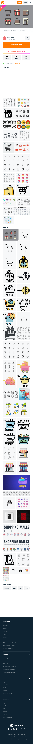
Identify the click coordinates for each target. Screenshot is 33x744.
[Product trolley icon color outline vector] (9, 617)
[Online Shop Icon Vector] (22, 112)
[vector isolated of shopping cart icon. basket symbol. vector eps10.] (20, 168)
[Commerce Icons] (8, 287)
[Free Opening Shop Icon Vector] (9, 269)
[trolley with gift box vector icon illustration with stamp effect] (23, 471)
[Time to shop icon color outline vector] (9, 357)
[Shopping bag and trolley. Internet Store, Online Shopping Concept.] (9, 548)
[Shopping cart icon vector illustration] (10, 247)
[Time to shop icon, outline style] (9, 372)
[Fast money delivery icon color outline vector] (9, 414)
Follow (27, 39)
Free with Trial (16, 45)
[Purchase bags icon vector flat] (9, 234)
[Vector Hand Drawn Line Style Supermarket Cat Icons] (9, 135)
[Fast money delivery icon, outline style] (9, 386)
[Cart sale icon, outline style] (9, 632)
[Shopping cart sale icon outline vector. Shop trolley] (9, 442)
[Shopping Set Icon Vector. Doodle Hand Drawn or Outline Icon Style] (9, 486)
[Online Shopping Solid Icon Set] (22, 268)
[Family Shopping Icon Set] (10, 124)
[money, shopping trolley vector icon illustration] (9, 471)
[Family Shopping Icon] (10, 180)
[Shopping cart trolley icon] (9, 534)
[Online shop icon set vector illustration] (16, 196)
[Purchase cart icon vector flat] (9, 562)
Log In (25, 2)
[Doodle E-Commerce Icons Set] (8, 168)
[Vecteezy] (2, 2)
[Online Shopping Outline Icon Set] (9, 211)
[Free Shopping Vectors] (9, 102)
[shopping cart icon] (8, 314)
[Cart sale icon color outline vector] (9, 660)
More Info (6, 66)
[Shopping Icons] (10, 222)
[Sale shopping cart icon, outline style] (9, 400)
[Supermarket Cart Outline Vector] (9, 259)
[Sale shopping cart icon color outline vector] (9, 428)
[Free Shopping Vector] (9, 146)
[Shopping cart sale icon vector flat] (9, 457)
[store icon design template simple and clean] (9, 688)
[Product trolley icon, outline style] (9, 646)
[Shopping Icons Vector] (9, 112)
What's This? (17, 63)
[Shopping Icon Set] (11, 157)
